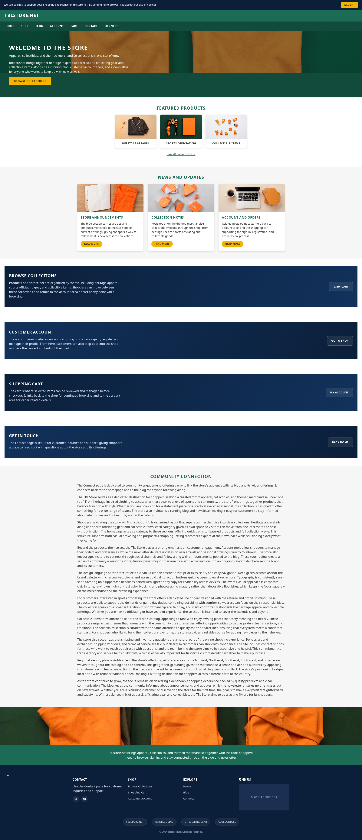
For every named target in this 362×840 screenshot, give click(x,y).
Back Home (340, 442)
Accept (349, 4)
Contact (91, 26)
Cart (74, 26)
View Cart (341, 286)
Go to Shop (340, 340)
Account (57, 26)
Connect (111, 26)
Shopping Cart (137, 792)
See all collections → (181, 154)
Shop (24, 26)
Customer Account (140, 798)
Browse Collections (30, 81)
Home (10, 26)
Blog (39, 26)
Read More (91, 243)
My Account (339, 392)
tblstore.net (22, 15)
